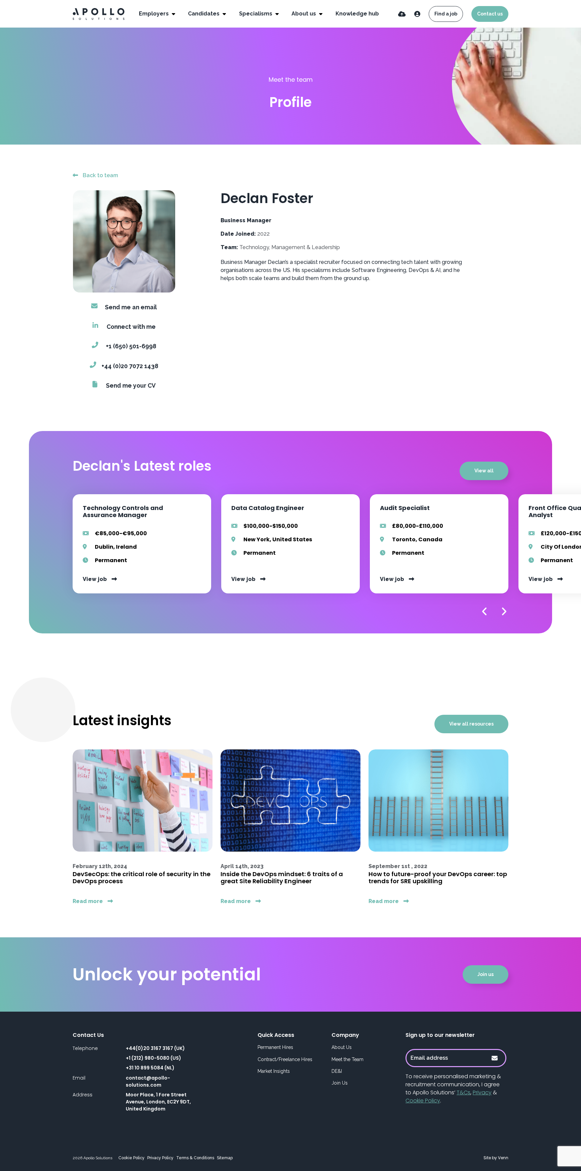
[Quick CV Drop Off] (402, 13)
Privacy (482, 1092)
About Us (342, 1047)
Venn (503, 1158)
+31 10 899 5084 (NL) (150, 1067)
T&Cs (463, 1092)
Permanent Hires (275, 1047)
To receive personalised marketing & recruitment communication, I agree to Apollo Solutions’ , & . (453, 1088)
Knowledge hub (357, 13)
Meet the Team (347, 1059)
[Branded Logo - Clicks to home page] (98, 14)
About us (304, 13)
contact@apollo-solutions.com (148, 1081)
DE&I (337, 1071)
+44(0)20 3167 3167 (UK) (155, 1048)
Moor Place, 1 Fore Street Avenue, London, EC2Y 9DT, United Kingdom (158, 1101)
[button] (484, 611)
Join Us (340, 1083)
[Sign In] (417, 13)
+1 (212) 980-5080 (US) (153, 1058)
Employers (154, 13)
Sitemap (225, 1158)
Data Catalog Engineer (267, 508)
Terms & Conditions (195, 1158)
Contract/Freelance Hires (285, 1059)
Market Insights (274, 1071)
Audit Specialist (405, 508)
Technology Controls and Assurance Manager (123, 511)
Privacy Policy (160, 1158)
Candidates (204, 13)
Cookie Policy (422, 1100)
